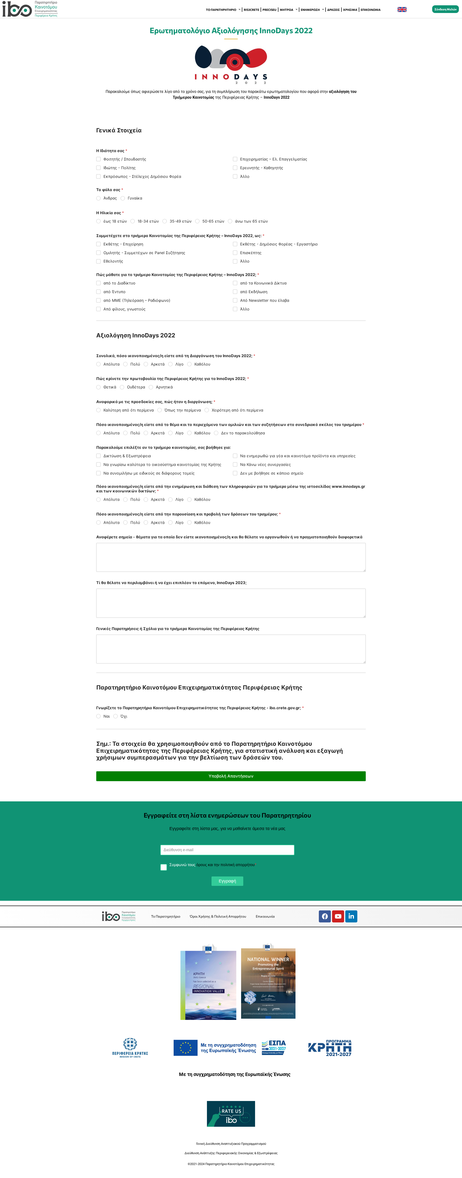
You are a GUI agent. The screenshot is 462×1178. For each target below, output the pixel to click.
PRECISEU (269, 9)
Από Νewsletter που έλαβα (264, 300)
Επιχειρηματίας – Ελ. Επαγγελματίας (273, 159)
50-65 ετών (213, 221)
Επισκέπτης (251, 252)
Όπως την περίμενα (183, 410)
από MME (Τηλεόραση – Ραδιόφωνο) (136, 300)
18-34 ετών (148, 221)
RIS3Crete (251, 9)
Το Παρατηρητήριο (221, 9)
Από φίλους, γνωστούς (124, 309)
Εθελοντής (113, 261)
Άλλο (245, 176)
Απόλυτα (111, 364)
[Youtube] (338, 916)
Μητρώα (286, 9)
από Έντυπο (114, 291)
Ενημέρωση (310, 9)
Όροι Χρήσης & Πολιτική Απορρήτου (218, 916)
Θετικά (109, 387)
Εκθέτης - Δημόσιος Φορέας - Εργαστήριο (279, 244)
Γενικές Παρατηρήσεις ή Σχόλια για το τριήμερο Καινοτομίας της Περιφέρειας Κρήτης (177, 628)
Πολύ (135, 364)
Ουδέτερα (136, 387)
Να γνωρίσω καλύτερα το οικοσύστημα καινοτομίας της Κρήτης (162, 464)
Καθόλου (202, 364)
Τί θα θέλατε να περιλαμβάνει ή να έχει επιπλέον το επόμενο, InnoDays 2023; (171, 582)
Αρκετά (158, 364)
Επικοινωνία (371, 9)
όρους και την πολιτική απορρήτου (225, 865)
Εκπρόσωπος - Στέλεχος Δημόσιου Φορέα (142, 176)
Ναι (106, 716)
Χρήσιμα (350, 9)
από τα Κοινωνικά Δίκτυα (263, 283)
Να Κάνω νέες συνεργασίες (265, 464)
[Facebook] (325, 916)
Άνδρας (110, 198)
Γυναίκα (135, 198)
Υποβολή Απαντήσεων (231, 776)
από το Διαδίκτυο (119, 283)
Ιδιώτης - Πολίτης (119, 167)
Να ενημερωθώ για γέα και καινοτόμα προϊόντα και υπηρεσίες (298, 455)
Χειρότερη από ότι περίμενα (237, 410)
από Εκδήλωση (253, 291)
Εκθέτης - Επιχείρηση (123, 244)
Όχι (124, 716)
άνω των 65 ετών (251, 221)
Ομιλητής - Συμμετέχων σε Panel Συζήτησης (144, 252)
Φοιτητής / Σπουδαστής (124, 159)
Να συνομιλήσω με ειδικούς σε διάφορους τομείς (149, 473)
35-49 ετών (181, 221)
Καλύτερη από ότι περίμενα (128, 410)
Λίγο (179, 364)
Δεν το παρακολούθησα (243, 433)
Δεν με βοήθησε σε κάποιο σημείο (271, 473)
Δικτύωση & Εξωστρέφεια (127, 455)
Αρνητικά (164, 387)
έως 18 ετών (115, 221)
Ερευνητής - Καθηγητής (261, 167)
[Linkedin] (351, 916)
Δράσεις (333, 9)
